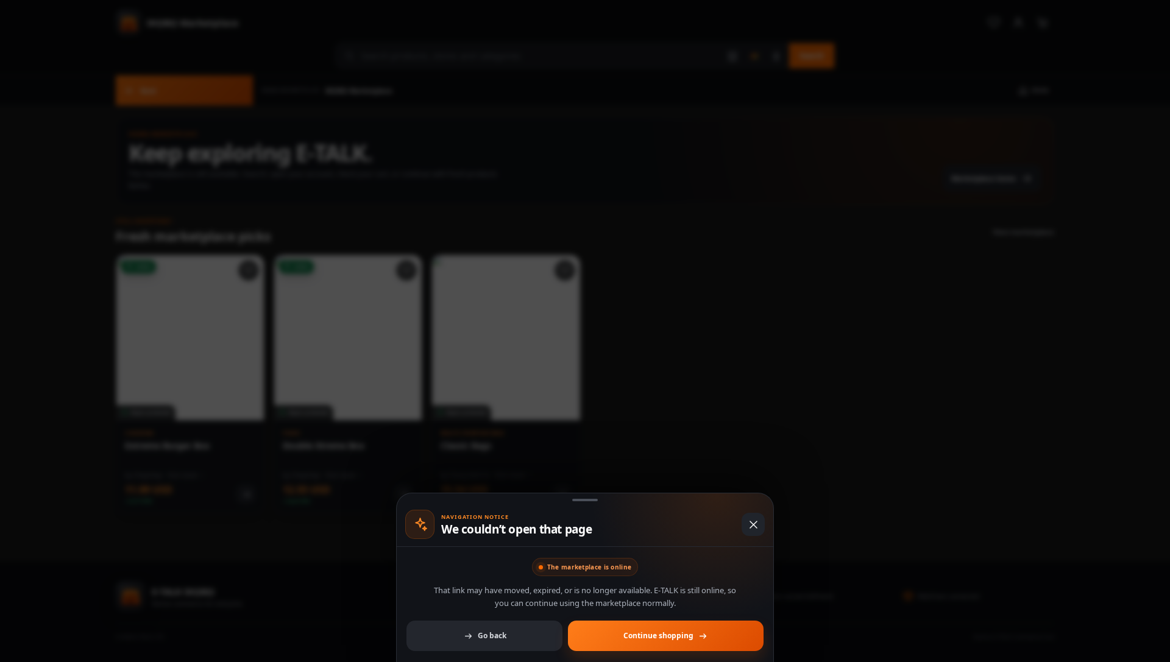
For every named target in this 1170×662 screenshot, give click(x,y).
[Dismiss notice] (585, 331)
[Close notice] (753, 524)
